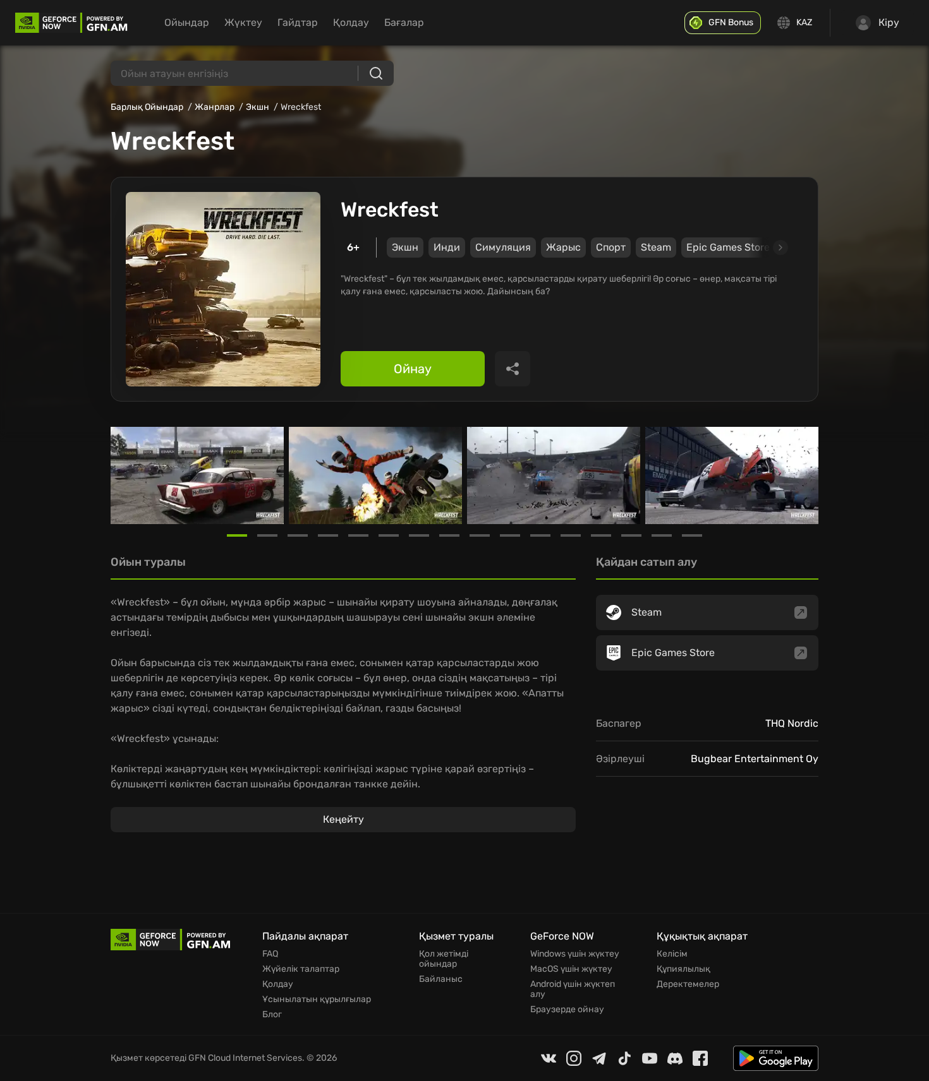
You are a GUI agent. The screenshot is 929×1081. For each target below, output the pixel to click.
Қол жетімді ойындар (443, 959)
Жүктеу (243, 22)
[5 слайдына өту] (358, 535)
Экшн (257, 107)
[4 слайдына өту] (328, 535)
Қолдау (351, 22)
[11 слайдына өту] (540, 535)
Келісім (672, 954)
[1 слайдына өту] (237, 535)
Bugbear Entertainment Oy (754, 759)
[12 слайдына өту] (571, 535)
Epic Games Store (728, 247)
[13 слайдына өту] (601, 535)
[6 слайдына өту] (388, 535)
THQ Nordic (791, 723)
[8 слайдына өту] (449, 535)
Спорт (611, 247)
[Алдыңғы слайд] (126, 475)
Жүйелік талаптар (300, 969)
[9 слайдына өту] (479, 535)
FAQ (270, 954)
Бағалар (404, 22)
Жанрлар (214, 107)
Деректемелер (688, 984)
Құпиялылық (683, 969)
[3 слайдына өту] (297, 535)
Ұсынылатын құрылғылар (316, 999)
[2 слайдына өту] (267, 535)
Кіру (888, 22)
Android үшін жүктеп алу (572, 989)
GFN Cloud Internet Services (245, 1058)
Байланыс (441, 979)
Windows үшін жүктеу (574, 954)
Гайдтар (297, 22)
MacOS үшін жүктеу (571, 969)
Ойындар (186, 22)
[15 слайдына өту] (662, 535)
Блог (272, 1015)
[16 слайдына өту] (692, 535)
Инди (447, 247)
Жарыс (563, 247)
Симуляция (503, 247)
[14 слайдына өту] (631, 535)
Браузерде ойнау (567, 1010)
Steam (656, 247)
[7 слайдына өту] (419, 535)
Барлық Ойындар (147, 107)
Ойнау (413, 368)
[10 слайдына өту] (510, 535)
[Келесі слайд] (766, 247)
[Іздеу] (376, 73)
